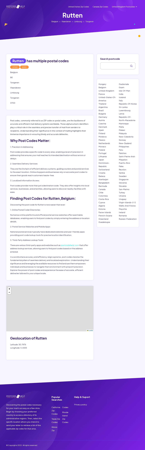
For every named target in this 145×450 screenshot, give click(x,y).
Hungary (102, 84)
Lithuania (103, 156)
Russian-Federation (128, 219)
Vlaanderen (66, 21)
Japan (101, 159)
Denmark (103, 127)
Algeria (102, 205)
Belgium (54, 21)
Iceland (122, 97)
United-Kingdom (106, 90)
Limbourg (78, 21)
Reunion (122, 169)
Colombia (103, 196)
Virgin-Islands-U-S (127, 202)
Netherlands (104, 143)
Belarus (102, 176)
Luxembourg (124, 110)
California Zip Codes (56, 410)
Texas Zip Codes (56, 420)
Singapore (123, 179)
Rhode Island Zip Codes (65, 417)
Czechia (102, 123)
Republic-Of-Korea (128, 103)
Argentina (103, 107)
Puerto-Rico (124, 163)
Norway (122, 140)
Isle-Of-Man (124, 90)
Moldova (102, 136)
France (102, 94)
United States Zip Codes (78, 6)
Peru (121, 150)
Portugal (102, 153)
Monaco (102, 146)
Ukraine (122, 196)
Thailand (102, 103)
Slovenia (123, 182)
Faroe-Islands (105, 212)
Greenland (103, 219)
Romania (123, 215)
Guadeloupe (104, 222)
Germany (103, 117)
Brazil (101, 110)
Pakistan (122, 153)
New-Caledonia (126, 136)
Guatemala (124, 84)
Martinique (124, 123)
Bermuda (103, 186)
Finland (102, 133)
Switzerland (104, 169)
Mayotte (123, 209)
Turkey (122, 192)
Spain (101, 130)
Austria (102, 120)
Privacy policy (80, 404)
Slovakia (122, 186)
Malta (121, 127)
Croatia (102, 173)
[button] (9, 289)
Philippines (124, 146)
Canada (102, 189)
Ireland (122, 212)
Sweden (123, 176)
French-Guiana (105, 215)
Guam (121, 87)
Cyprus (102, 202)
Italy (121, 100)
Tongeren (89, 21)
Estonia (102, 209)
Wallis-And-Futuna (127, 205)
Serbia (122, 173)
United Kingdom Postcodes (123, 6)
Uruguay (122, 199)
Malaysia (123, 133)
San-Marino (124, 189)
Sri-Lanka (123, 107)
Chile (101, 192)
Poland (102, 150)
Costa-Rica (104, 199)
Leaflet (90, 330)
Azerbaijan (103, 179)
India (121, 94)
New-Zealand (125, 143)
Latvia (121, 113)
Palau (121, 166)
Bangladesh (104, 182)
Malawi (122, 130)
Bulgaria (102, 113)
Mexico (102, 140)
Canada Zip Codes (100, 6)
